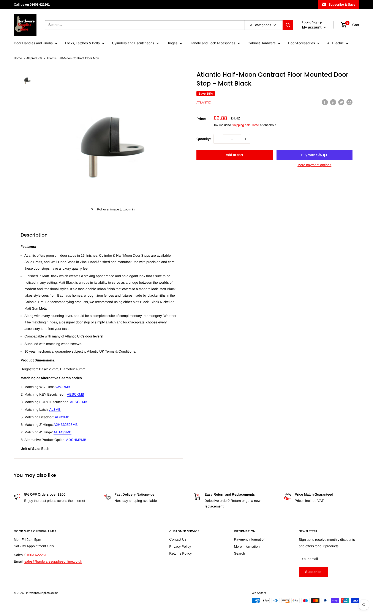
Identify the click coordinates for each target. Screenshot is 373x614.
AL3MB (55, 409)
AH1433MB (62, 432)
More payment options (314, 165)
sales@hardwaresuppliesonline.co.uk (53, 561)
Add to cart (234, 155)
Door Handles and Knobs (33, 43)
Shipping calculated (245, 125)
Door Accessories (301, 43)
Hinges (171, 43)
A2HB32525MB (66, 424)
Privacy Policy (180, 546)
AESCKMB (75, 394)
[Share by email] (349, 102)
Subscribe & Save (342, 4)
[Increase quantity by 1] (245, 138)
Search (239, 553)
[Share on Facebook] (325, 102)
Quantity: (203, 139)
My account (312, 27)
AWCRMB (62, 387)
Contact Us (177, 539)
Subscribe (313, 572)
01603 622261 (35, 555)
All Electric (335, 43)
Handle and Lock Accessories (212, 43)
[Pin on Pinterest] (333, 102)
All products (34, 58)
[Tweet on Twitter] (341, 102)
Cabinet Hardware (262, 43)
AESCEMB (78, 402)
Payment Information (250, 539)
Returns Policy (180, 553)
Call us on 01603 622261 (32, 4)
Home (18, 58)
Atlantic (203, 102)
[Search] (288, 25)
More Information (247, 546)
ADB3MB (62, 417)
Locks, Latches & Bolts (82, 43)
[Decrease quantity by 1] (218, 138)
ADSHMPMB (76, 440)
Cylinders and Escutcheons (133, 43)
